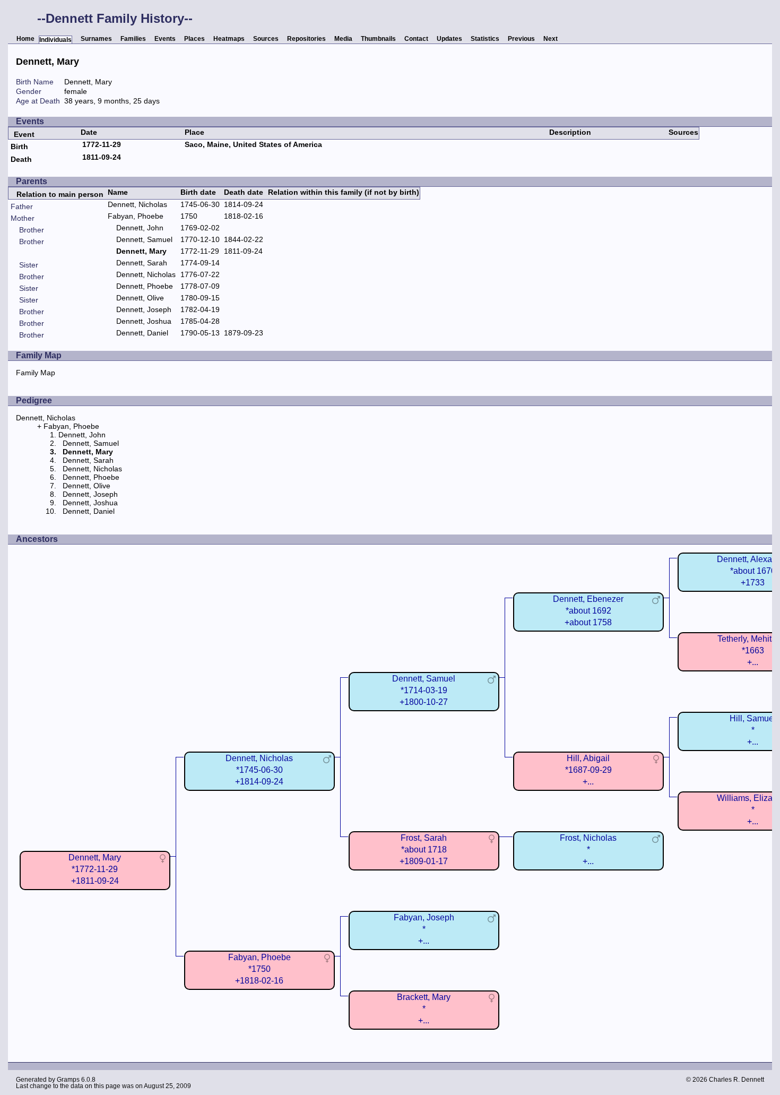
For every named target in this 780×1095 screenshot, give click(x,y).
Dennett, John (139, 227)
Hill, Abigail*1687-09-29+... (588, 770)
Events (165, 38)
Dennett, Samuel (144, 239)
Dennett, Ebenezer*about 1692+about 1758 (588, 610)
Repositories (306, 38)
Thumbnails (378, 38)
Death (21, 159)
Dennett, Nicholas (137, 204)
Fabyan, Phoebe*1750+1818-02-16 (259, 969)
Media (343, 38)
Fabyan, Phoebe (135, 216)
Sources (266, 38)
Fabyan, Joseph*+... (424, 929)
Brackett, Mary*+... (423, 1009)
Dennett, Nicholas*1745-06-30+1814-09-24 (259, 770)
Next (550, 38)
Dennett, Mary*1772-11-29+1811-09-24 (94, 869)
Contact (416, 38)
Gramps (68, 1079)
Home (25, 38)
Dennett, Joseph (143, 309)
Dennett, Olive (140, 298)
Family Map (35, 372)
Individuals (55, 40)
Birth (19, 146)
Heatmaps (229, 38)
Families (133, 38)
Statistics (485, 38)
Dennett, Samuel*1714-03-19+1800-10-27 (423, 690)
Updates (449, 38)
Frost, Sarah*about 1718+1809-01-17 (424, 849)
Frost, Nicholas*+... (588, 849)
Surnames (96, 38)
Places (194, 38)
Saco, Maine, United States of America (253, 144)
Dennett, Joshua (143, 321)
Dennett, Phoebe (144, 286)
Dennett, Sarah (141, 262)
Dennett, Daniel (142, 333)
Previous (521, 38)
